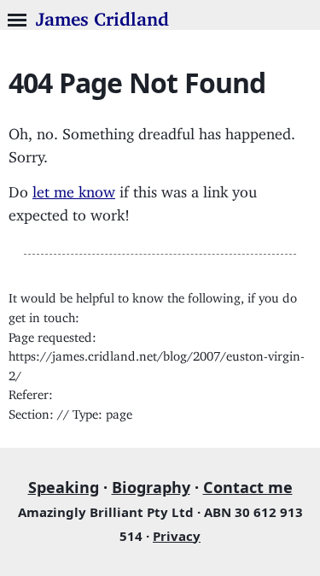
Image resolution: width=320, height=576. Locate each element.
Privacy (177, 535)
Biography (151, 487)
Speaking (63, 487)
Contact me (248, 487)
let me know (73, 188)
